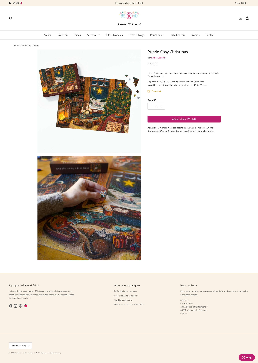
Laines (77, 35)
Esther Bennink (158, 57)
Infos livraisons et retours (126, 295)
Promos (195, 35)
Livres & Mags (136, 35)
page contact (191, 294)
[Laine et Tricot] (129, 18)
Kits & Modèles (114, 35)
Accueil (48, 35)
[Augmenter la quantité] (162, 106)
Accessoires (93, 35)
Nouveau (62, 35)
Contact (210, 35)
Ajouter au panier (184, 119)
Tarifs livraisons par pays (125, 291)
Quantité (152, 100)
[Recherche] (11, 18)
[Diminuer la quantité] (150, 106)
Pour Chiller (156, 35)
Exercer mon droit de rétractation (129, 304)
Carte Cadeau (177, 35)
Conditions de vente (123, 300)
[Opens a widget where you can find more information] (247, 358)
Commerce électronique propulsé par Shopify (44, 353)
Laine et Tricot (20, 353)
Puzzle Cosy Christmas (30, 45)
